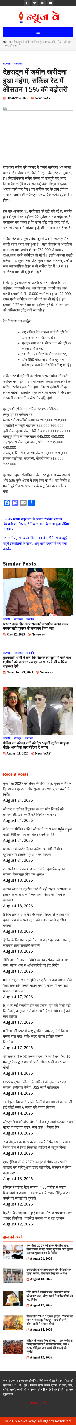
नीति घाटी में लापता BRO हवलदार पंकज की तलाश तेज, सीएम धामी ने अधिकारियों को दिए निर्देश (50, 1295)
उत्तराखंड (18, 63)
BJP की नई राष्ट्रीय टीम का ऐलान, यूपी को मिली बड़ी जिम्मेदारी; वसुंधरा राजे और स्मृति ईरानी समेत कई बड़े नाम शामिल (37, 1011)
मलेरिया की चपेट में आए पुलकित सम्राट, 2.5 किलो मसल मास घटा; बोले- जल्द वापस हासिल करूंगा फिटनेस (35, 1036)
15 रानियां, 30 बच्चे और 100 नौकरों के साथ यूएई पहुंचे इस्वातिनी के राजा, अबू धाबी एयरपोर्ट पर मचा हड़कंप (35, 543)
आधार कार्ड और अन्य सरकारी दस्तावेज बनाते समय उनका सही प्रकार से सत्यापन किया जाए (35, 626)
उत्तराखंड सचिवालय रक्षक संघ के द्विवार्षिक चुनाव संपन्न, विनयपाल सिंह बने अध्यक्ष (49, 1271)
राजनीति (30, 619)
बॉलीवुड (17, 738)
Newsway (38, 634)
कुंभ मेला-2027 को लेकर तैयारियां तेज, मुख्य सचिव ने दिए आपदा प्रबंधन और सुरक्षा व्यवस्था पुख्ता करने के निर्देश (37, 789)
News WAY (43, 98)
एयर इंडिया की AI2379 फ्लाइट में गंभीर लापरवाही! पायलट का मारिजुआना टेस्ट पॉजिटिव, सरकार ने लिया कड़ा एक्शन (37, 1167)
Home (7, 42)
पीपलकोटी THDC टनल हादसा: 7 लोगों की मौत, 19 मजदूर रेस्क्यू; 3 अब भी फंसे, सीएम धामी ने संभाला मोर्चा (36, 1062)
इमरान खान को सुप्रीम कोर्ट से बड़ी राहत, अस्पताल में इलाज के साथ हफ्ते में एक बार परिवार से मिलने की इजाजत (37, 894)
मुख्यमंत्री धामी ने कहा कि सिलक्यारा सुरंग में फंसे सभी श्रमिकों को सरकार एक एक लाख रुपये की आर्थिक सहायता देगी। (37, 661)
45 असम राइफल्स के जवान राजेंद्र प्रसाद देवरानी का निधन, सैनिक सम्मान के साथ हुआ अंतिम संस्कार (36, 524)
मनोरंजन (29, 738)
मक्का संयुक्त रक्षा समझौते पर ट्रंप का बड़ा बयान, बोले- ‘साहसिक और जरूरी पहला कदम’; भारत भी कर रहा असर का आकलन (38, 985)
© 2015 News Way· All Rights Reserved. (38, 1420)
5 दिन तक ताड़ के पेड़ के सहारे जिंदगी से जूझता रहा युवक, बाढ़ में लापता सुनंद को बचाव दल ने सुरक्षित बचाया (36, 920)
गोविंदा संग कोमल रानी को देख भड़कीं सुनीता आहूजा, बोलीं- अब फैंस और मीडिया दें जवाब (36, 745)
